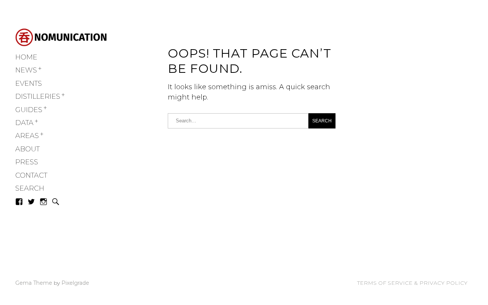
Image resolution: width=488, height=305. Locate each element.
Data (24, 123)
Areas (27, 136)
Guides (28, 110)
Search (29, 188)
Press (26, 162)
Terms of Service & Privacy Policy (412, 282)
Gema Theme (33, 282)
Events (28, 83)
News (26, 70)
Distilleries (37, 96)
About (27, 149)
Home (26, 57)
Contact (31, 175)
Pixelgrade (75, 282)
